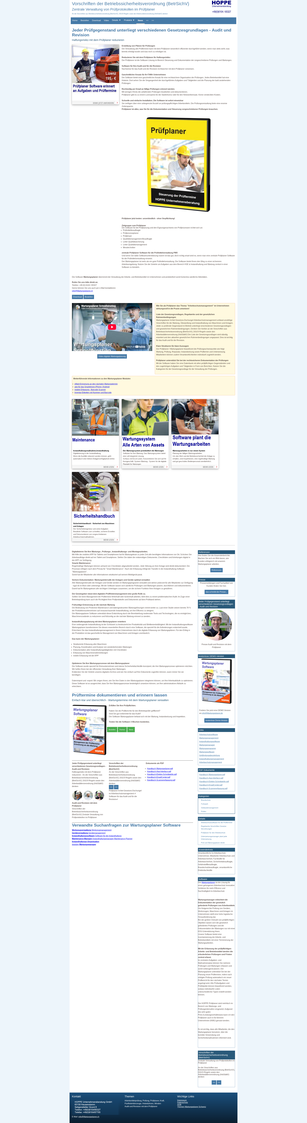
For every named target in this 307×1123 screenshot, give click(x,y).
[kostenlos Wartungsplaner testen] (216, 704)
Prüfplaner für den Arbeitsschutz (213, 833)
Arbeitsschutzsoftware (208, 735)
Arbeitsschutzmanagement (210, 762)
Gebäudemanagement (209, 808)
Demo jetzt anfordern (103, 103)
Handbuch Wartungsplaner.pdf (160, 769)
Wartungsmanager (207, 745)
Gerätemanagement (88, 833)
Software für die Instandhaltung (96, 836)
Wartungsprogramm (207, 748)
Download (96, 20)
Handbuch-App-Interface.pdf (159, 771)
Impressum (182, 1100)
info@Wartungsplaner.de (212, 713)
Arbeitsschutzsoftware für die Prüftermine (216, 822)
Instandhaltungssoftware (209, 741)
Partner (122, 730)
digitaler (84, 844)
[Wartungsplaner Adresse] (96, 1114)
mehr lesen (108, 466)
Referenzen (216, 570)
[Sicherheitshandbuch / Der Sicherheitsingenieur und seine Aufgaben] (95, 521)
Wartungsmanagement (208, 738)
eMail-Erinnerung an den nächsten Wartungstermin (96, 384)
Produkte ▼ (129, 20)
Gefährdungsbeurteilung (209, 755)
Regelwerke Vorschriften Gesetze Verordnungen (213, 827)
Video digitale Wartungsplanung (112, 356)
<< (147, 20)
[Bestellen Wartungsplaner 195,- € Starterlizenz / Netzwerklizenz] (77, 800)
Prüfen (203, 811)
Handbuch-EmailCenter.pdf (158, 777)
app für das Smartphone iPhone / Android (91, 387)
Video (106, 20)
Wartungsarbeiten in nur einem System (189, 451)
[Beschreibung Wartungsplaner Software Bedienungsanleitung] (88, 800)
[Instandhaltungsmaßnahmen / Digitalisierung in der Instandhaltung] (95, 448)
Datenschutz (182, 1102)
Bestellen (85, 20)
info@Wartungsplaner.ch (82, 291)
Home (74, 20)
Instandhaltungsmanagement (211, 759)
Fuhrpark (204, 804)
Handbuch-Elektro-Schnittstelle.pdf (162, 774)
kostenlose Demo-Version (216, 720)
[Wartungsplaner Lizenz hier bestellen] (89, 755)
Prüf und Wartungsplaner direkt (213, 843)
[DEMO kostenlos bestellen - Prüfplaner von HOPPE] (178, 213)
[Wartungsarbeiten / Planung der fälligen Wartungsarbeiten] (194, 448)
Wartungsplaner (208, 882)
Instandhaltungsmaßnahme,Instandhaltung (91, 451)
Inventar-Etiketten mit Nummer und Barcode (93, 393)
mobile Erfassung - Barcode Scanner (90, 390)
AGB (179, 1105)
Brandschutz (206, 800)
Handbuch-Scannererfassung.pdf (161, 780)
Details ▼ (116, 20)
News (140, 20)
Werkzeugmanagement (91, 830)
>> (153, 20)
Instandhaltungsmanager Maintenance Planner (102, 839)
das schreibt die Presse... (216, 592)
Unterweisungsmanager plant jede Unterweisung (214, 837)
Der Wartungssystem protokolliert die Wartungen (143, 451)
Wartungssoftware (206, 752)
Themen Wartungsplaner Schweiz (191, 1107)
